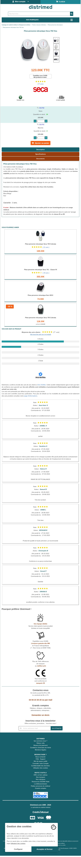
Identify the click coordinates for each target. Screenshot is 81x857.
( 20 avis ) (46, 273)
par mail (48, 700)
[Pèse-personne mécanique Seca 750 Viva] (56, 40)
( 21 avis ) (46, 247)
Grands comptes (40, 788)
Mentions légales (40, 750)
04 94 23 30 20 (35, 700)
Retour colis (41, 743)
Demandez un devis (40, 715)
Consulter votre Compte (41, 763)
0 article (61, 2)
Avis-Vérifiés (42, 385)
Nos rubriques (40, 779)
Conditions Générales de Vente (40, 747)
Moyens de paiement (41, 745)
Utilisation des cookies (40, 768)
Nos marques (40, 777)
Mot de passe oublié (40, 761)
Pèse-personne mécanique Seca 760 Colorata (40, 244)
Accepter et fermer (45, 849)
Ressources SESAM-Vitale (40, 781)
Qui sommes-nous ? (40, 741)
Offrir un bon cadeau (40, 775)
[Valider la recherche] (71, 14)
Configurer (18, 849)
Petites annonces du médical (40, 786)
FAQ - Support (40, 759)
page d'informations (30, 396)
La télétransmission (40, 784)
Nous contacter (40, 757)
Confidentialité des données (40, 766)
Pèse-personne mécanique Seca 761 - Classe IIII (40, 269)
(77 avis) (40, 84)
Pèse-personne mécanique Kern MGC (40, 295)
